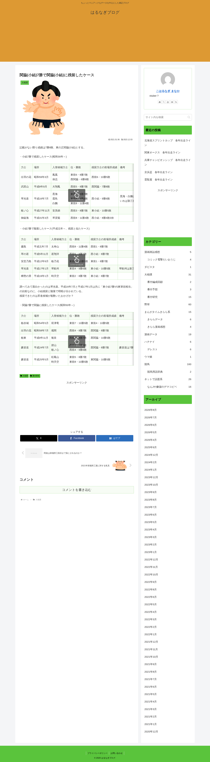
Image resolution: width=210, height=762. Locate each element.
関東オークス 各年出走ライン (162, 152)
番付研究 (36, 376)
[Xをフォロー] (164, 102)
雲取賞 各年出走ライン (158, 179)
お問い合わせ (117, 753)
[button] (188, 117)
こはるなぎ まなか (168, 91)
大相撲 (25, 376)
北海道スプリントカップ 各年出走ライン (167, 142)
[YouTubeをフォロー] (168, 102)
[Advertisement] (105, 42)
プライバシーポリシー (98, 753)
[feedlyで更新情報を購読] (172, 102)
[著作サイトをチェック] (160, 102)
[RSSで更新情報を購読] (176, 102)
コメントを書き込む (76, 490)
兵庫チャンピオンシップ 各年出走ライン (167, 162)
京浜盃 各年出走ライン (158, 172)
